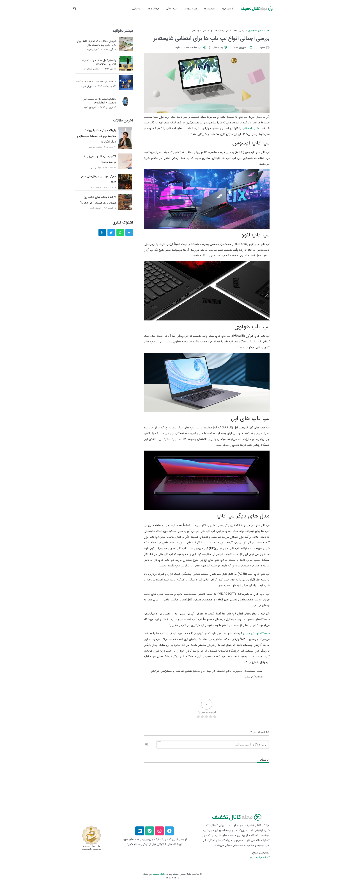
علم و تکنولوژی (190, 8)
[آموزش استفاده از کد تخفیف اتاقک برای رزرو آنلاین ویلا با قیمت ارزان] (126, 50)
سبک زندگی (171, 8)
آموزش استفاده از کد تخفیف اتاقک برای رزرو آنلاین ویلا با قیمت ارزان (96, 43)
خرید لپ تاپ (250, 128)
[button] (74, 8)
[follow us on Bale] (149, 830)
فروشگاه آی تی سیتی (256, 633)
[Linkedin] (139, 830)
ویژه (84, 69)
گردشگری (136, 8)
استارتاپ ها (209, 8)
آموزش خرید (227, 8)
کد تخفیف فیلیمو (260, 857)
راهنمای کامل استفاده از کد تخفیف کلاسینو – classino (99, 62)
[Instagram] (159, 830)
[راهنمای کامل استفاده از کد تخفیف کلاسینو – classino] (126, 69)
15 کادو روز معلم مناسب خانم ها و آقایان (96, 81)
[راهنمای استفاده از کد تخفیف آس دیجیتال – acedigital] (126, 108)
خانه (267, 31)
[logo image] (256, 9)
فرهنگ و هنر (153, 8)
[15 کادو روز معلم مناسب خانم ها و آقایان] (126, 89)
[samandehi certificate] (91, 837)
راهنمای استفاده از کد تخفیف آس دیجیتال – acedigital (99, 101)
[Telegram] (169, 830)
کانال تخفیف (158, 874)
